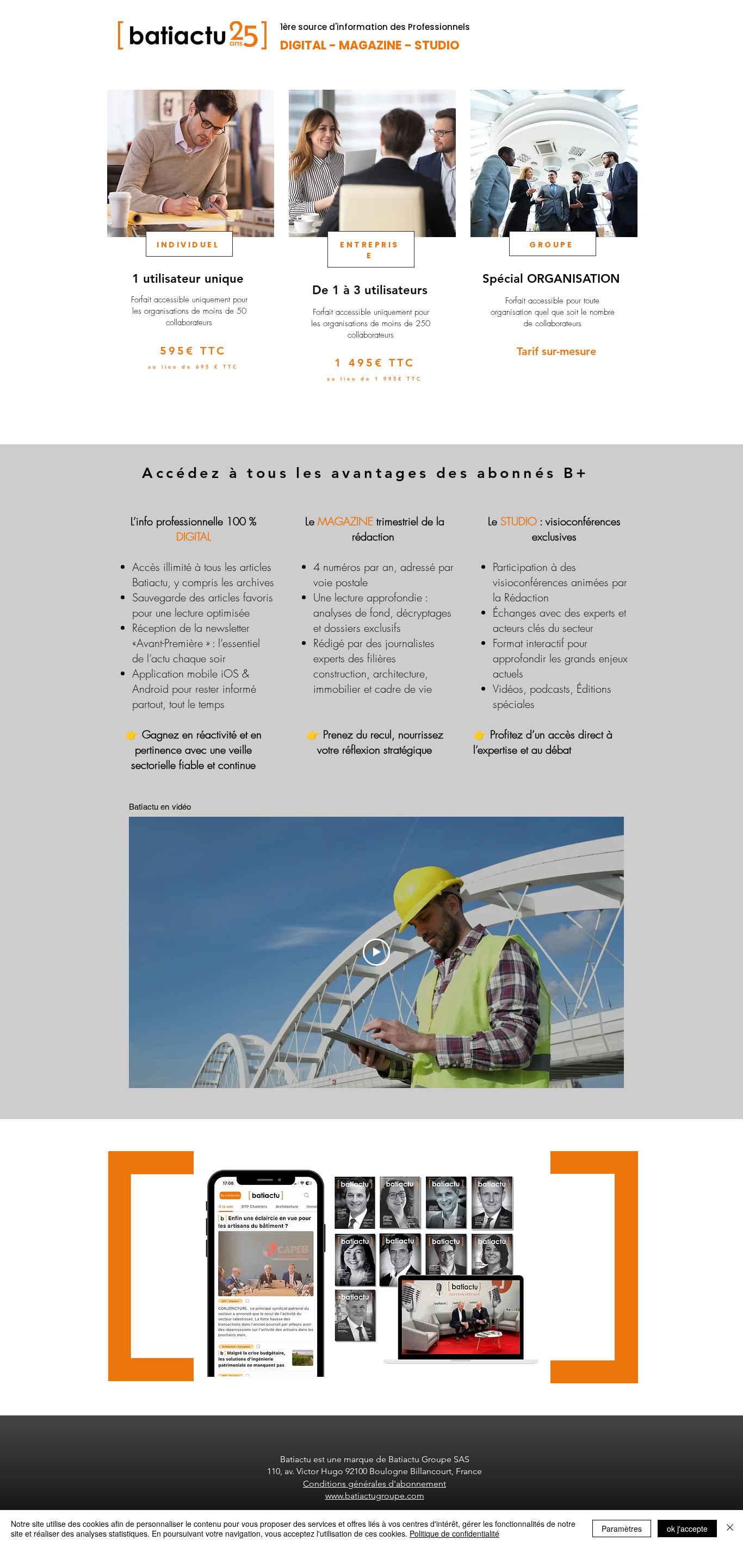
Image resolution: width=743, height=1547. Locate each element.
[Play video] (376, 952)
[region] (189, 255)
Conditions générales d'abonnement (374, 1483)
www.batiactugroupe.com (374, 1495)
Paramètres (622, 1528)
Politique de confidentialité (454, 1533)
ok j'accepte (687, 1528)
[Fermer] (729, 1528)
